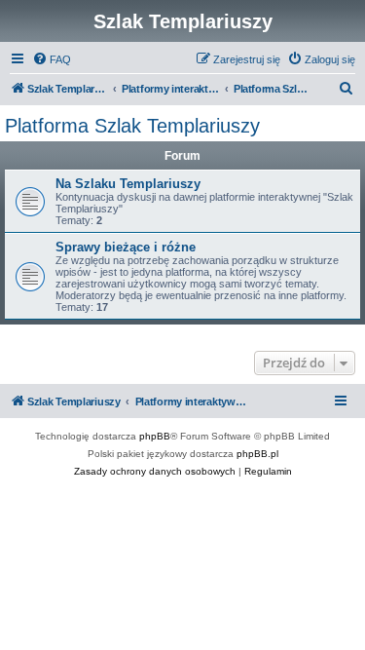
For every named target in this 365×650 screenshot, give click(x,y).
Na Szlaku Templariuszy (128, 183)
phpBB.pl (257, 453)
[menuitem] (51, 59)
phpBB (154, 436)
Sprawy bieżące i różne (125, 247)
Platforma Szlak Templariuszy (132, 125)
